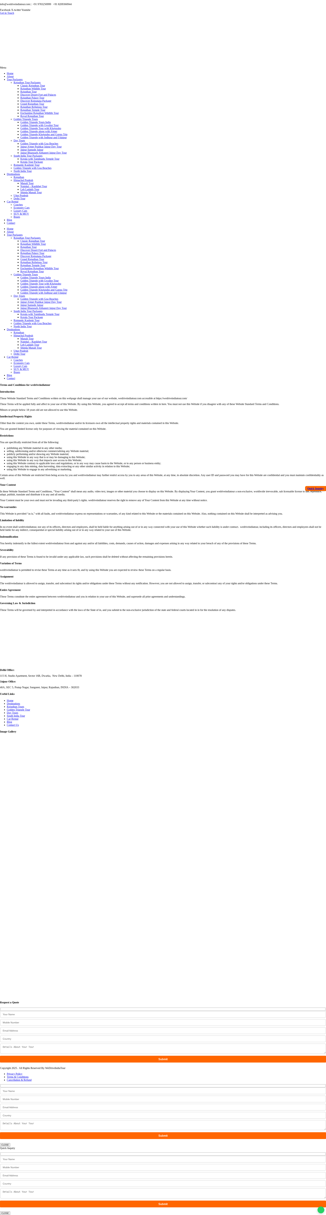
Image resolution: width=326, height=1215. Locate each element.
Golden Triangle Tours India (35, 122)
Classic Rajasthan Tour (32, 85)
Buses (17, 216)
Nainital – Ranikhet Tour (33, 186)
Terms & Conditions (18, 1076)
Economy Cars (22, 207)
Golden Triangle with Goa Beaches (39, 143)
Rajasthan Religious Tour (34, 106)
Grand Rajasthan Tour (32, 103)
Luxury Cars (20, 210)
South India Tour (16, 715)
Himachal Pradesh (23, 180)
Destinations (13, 174)
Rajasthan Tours (15, 706)
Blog (9, 219)
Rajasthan (19, 177)
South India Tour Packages (28, 155)
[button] (163, 67)
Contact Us (13, 725)
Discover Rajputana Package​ (35, 100)
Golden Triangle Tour (18, 709)
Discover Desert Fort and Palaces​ (38, 94)
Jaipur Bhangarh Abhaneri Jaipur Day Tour (43, 152)
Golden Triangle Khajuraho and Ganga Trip (43, 134)
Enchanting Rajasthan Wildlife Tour (39, 113)
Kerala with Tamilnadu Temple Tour (39, 158)
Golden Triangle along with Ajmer (38, 131)
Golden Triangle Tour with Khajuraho (40, 128)
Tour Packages (15, 79)
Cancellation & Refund (19, 1079)
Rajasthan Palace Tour (32, 97)
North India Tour (23, 171)
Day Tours (19, 140)
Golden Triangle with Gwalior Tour (39, 125)
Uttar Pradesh (21, 195)
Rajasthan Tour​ (28, 91)
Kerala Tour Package (31, 161)
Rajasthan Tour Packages (27, 82)
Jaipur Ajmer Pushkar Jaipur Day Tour (41, 146)
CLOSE (5, 1145)
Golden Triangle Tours (26, 119)
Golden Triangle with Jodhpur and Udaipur (43, 137)
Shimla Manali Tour (31, 192)
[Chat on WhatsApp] (321, 1210)
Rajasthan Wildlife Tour (33, 88)
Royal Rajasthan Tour (32, 116)
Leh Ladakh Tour (29, 189)
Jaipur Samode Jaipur (31, 149)
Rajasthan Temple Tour (32, 110)
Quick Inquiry (315, 488)
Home (10, 73)
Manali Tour (27, 183)
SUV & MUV (21, 213)
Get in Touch (7, 13)
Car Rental (12, 201)
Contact (11, 222)
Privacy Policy (14, 1073)
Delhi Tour (19, 198)
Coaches (18, 204)
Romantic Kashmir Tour (27, 164)
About (10, 76)
